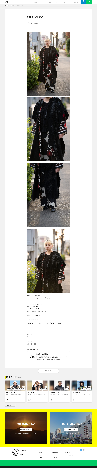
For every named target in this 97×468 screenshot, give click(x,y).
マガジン (13, 5)
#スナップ (29, 29)
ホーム (7, 5)
